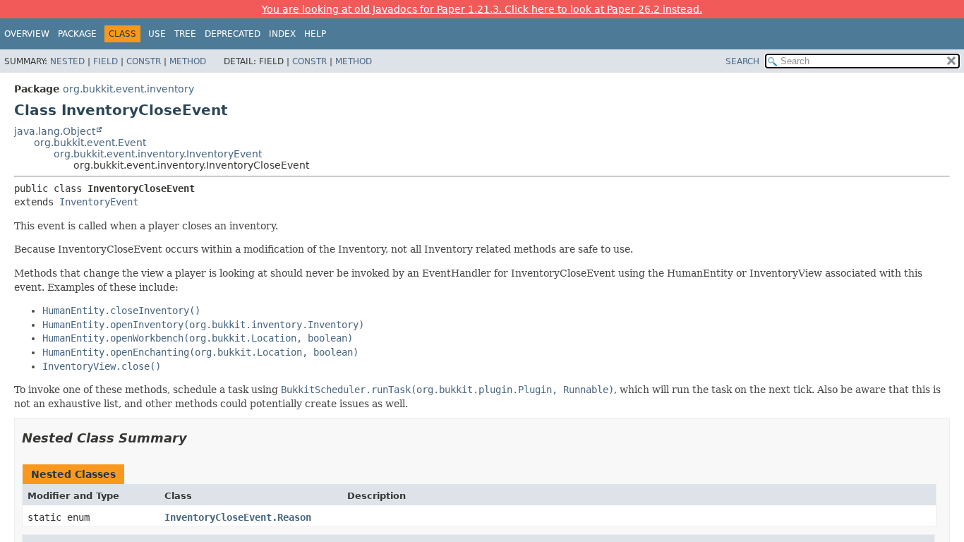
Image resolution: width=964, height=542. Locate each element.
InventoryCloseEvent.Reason (237, 517)
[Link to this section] (197, 437)
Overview (26, 34)
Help (315, 34)
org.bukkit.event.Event (90, 142)
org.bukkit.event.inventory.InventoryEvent (158, 153)
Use (157, 34)
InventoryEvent (98, 201)
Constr (143, 61)
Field (105, 61)
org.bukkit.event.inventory (128, 89)
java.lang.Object (54, 131)
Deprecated (232, 34)
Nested (67, 61)
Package (77, 34)
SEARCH (742, 61)
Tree (185, 34)
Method (187, 61)
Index (282, 34)
